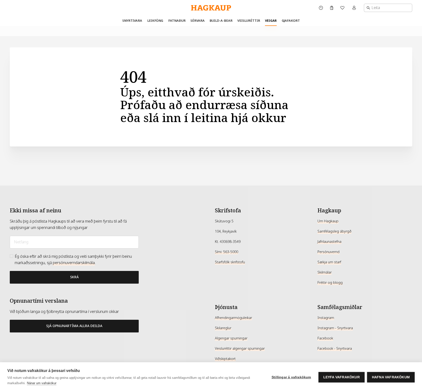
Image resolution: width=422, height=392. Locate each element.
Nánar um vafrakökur (41, 383)
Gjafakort (291, 20)
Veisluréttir (248, 20)
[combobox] (388, 8)
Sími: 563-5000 (226, 251)
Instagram (325, 317)
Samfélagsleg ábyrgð (334, 231)
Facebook (325, 338)
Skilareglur (223, 328)
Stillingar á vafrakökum (291, 377)
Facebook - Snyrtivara (334, 348)
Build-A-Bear (221, 20)
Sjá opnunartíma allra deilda (74, 325)
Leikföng (155, 20)
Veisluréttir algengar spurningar (240, 348)
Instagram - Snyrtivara (335, 328)
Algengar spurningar (231, 338)
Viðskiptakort (225, 358)
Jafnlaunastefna (329, 241)
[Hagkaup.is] (211, 8)
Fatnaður (177, 20)
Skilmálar (324, 272)
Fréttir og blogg (330, 282)
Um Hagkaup (327, 221)
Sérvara (197, 20)
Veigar (271, 20)
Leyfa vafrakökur (341, 377)
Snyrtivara (132, 20)
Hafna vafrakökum (391, 377)
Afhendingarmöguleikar (233, 317)
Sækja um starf (329, 262)
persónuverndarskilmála (74, 263)
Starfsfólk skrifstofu (230, 262)
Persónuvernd (328, 251)
